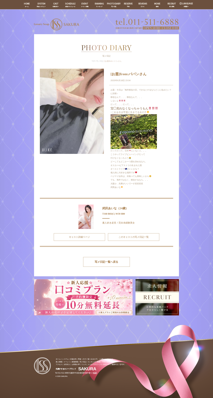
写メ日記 (99, 61)
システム (65, 359)
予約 (103, 362)
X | (101, 364)
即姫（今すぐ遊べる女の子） (88, 359)
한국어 (122, 364)
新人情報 (59, 362)
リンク (83, 364)
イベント (67, 362)
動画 (98, 362)
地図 (95, 373)
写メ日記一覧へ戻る (106, 261)
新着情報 (75, 362)
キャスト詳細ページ (79, 237)
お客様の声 (76, 364)
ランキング (92, 362)
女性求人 (67, 364)
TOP (93, 61)
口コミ (109, 362)
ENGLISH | (107, 364)
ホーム (58, 359)
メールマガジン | (94, 364)
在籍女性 (73, 359)
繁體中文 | (115, 364)
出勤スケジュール (106, 359)
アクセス (59, 364)
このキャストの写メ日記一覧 (134, 237)
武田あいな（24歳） (115, 208)
